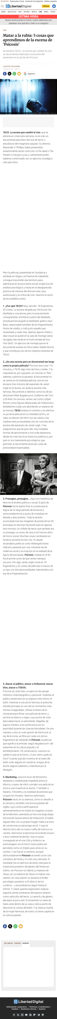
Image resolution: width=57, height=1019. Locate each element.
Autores (42, 1009)
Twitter (18, 1014)
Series (46, 12)
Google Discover (30, 1014)
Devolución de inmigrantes (34, 1)
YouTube (26, 1014)
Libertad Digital (28, 1001)
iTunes (42, 1014)
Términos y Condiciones (39, 1007)
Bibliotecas (12, 12)
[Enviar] (14, 74)
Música (34, 12)
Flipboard (34, 1014)
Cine (40, 12)
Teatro (52, 12)
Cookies (15, 1009)
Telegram (38, 1014)
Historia (27, 12)
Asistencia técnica (28, 1009)
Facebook (14, 1014)
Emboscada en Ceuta (17, 1)
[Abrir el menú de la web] (3, 6)
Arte (20, 12)
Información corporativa (16, 1007)
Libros (3, 12)
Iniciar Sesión (54, 6)
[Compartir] (5, 74)
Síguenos (31, 74)
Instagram (22, 1014)
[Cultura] (18, 6)
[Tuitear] (9, 74)
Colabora (46, 6)
